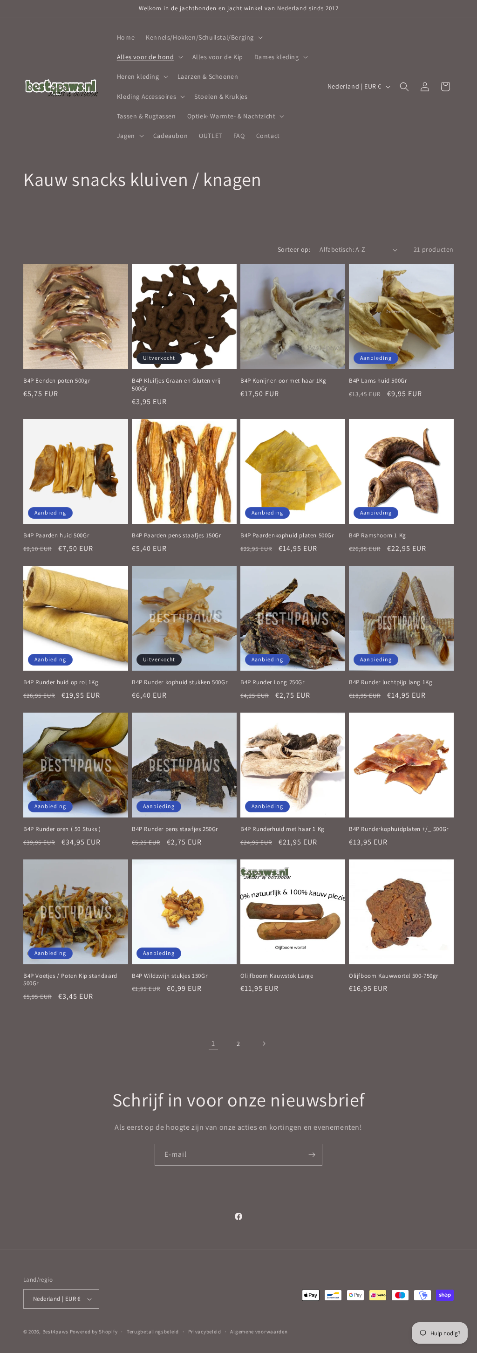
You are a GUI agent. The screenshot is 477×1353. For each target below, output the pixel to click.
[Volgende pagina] (263, 1043)
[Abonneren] (311, 1155)
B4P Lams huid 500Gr (378, 381)
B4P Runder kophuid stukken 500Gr (179, 682)
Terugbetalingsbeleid (153, 1331)
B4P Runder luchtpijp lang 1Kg (390, 682)
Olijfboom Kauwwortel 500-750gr (393, 976)
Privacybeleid (204, 1331)
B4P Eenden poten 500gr (56, 381)
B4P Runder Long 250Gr (272, 682)
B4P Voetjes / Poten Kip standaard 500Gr (70, 980)
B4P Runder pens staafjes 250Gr (175, 829)
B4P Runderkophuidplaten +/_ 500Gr (399, 829)
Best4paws (55, 1331)
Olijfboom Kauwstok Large (276, 976)
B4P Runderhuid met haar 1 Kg (282, 829)
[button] (203, 37)
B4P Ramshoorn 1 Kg (377, 535)
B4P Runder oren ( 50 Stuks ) (62, 829)
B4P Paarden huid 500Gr (56, 535)
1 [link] (213, 1043)
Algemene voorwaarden (258, 1331)
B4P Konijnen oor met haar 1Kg (283, 381)
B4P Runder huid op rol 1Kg (61, 682)
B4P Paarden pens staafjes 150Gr (176, 535)
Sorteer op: (294, 249)
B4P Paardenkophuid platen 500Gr (287, 535)
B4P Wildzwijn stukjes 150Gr (169, 976)
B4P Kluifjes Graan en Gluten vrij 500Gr (176, 384)
